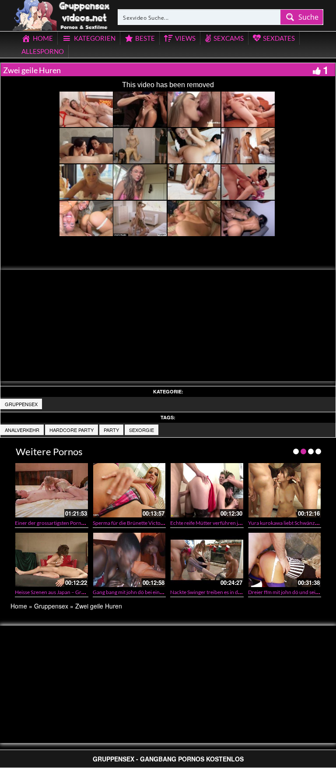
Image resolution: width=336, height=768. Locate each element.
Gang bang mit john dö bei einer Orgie (135, 592)
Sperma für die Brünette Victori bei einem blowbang (151, 523)
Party (111, 429)
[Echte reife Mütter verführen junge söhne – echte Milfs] (207, 490)
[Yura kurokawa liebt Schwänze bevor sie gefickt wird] (285, 490)
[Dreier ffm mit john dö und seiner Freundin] (285, 560)
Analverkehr (22, 429)
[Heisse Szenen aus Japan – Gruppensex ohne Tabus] (51, 560)
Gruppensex (21, 403)
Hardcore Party (71, 429)
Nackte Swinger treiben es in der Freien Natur (221, 592)
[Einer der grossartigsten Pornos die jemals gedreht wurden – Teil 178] (51, 490)
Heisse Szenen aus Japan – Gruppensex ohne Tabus (73, 592)
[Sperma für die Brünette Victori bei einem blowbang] (129, 490)
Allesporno (42, 51)
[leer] (62, 14)
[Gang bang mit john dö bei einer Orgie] (129, 560)
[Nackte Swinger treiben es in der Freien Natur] (207, 560)
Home (18, 606)
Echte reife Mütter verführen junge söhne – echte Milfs (232, 523)
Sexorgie (141, 429)
